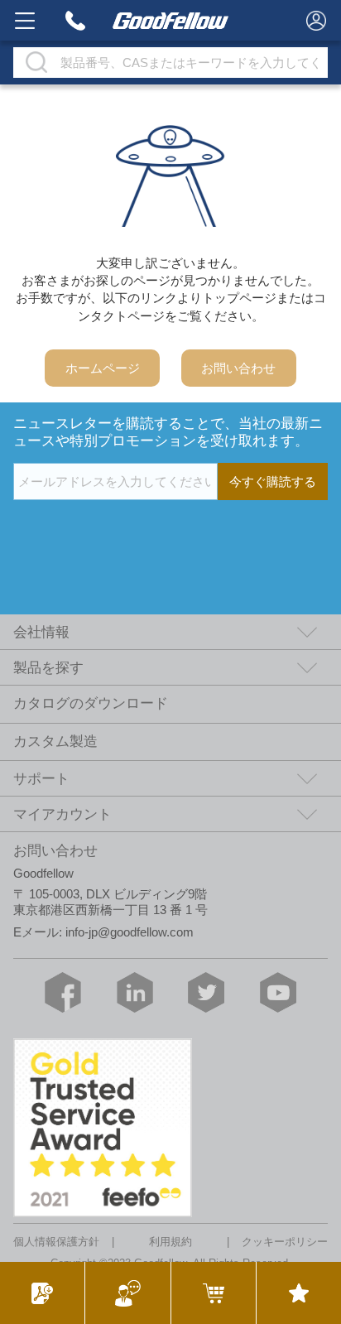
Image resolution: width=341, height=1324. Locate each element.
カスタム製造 (55, 741)
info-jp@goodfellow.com (129, 932)
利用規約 (170, 1242)
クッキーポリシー (285, 1242)
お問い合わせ (238, 368)
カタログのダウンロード (90, 703)
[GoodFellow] (170, 20)
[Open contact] (127, 1293)
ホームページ (102, 368)
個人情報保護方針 (56, 1242)
